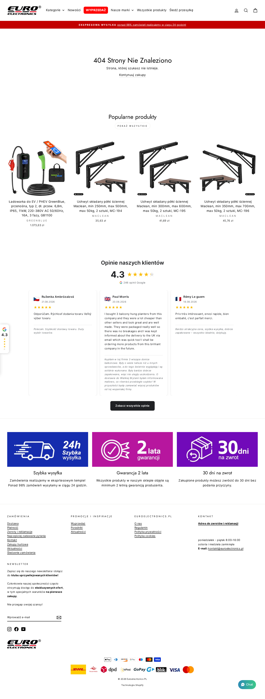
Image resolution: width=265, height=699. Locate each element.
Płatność (12, 527)
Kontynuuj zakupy (132, 75)
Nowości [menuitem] (74, 10)
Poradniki (77, 527)
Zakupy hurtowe (17, 544)
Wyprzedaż (78, 523)
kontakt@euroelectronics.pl (225, 548)
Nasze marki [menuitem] (120, 10)
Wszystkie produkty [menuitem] (152, 10)
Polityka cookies (145, 535)
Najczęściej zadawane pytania (26, 535)
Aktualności (14, 548)
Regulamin (141, 527)
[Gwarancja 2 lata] (132, 449)
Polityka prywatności (147, 531)
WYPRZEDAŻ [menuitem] (96, 10)
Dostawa (13, 523)
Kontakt (12, 539)
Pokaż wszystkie (133, 126)
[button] (247, 684)
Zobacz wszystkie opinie (132, 405)
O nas (138, 523)
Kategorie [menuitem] (53, 10)
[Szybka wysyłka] (47, 449)
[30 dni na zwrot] (217, 449)
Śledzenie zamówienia (21, 552)
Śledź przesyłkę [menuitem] (181, 10)
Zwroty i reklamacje (19, 531)
